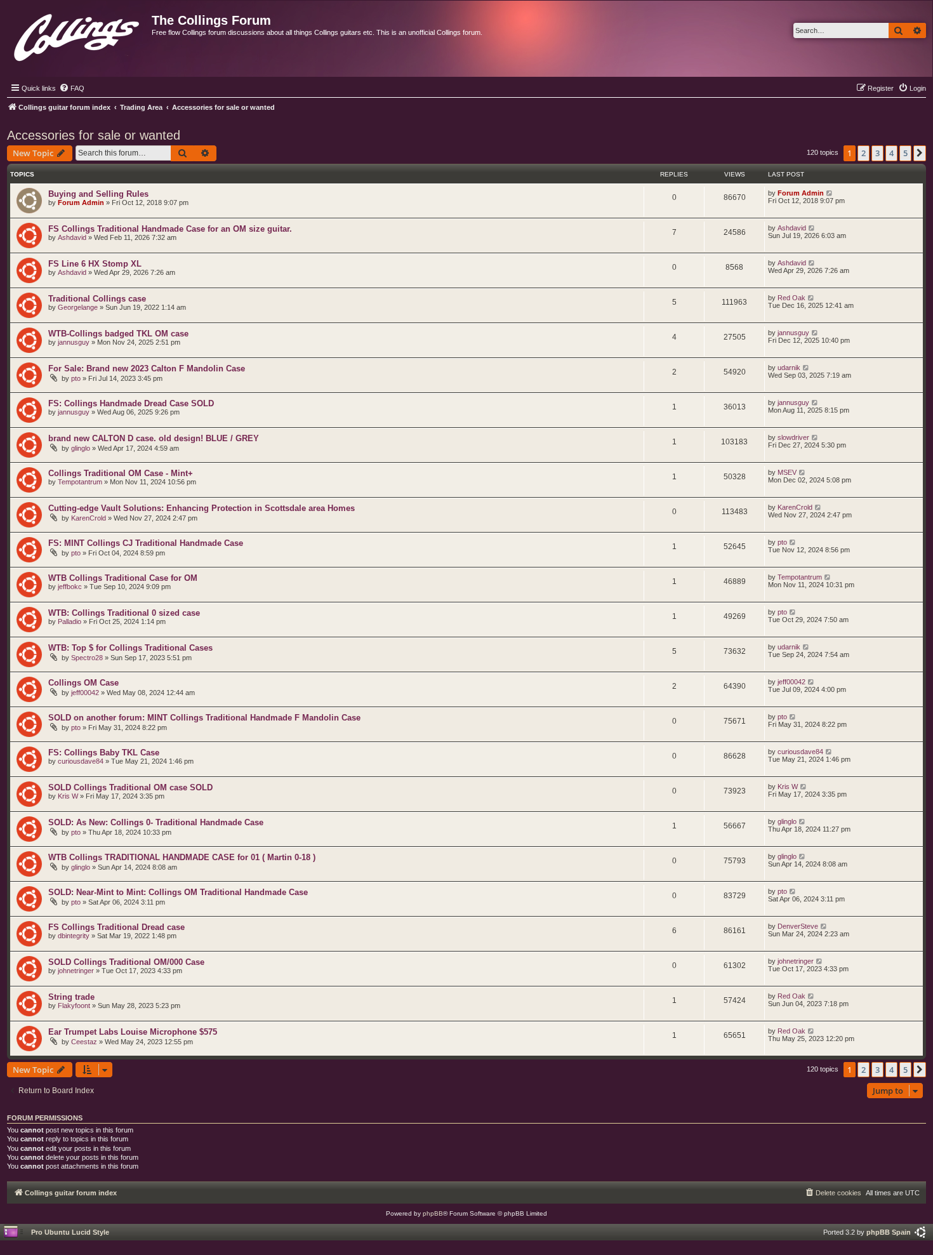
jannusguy (73, 342)
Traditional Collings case (97, 298)
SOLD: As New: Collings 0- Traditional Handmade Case (155, 822)
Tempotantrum (80, 482)
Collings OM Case (83, 682)
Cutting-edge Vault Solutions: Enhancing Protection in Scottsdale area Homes (201, 508)
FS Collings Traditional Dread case (116, 927)
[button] (919, 153)
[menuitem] (71, 88)
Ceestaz (84, 1042)
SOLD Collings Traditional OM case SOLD (130, 787)
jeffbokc (70, 586)
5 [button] (905, 153)
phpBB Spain (888, 1232)
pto (76, 378)
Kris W (68, 796)
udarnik (788, 367)
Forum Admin (81, 202)
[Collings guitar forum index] (78, 34)
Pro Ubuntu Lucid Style (70, 1232)
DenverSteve (797, 926)
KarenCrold (88, 518)
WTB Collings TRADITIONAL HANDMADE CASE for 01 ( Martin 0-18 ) (181, 857)
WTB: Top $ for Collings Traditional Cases (130, 648)
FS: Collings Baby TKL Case (103, 752)
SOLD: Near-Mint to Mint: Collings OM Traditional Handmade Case (178, 892)
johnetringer (76, 970)
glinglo (80, 448)
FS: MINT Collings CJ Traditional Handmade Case (145, 543)
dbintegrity (73, 936)
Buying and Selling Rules (98, 194)
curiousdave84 (80, 761)
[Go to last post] (830, 193)
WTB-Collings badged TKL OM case (118, 333)
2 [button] (863, 153)
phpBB (433, 1213)
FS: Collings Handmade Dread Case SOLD (131, 403)
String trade (71, 997)
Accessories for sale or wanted (93, 135)
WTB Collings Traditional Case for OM (122, 578)
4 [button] (891, 153)
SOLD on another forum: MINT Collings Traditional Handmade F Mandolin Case (204, 717)
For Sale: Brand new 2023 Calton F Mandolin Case (146, 368)
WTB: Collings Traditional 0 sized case (124, 613)
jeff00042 (85, 692)
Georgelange (78, 307)
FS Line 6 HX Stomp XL (95, 264)
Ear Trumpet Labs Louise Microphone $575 (132, 1032)
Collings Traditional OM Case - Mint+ (120, 473)
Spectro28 (87, 657)
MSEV (787, 472)
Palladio (69, 621)
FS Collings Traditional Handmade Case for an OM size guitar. (170, 229)
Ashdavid (72, 237)
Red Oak (791, 298)
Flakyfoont (74, 1005)
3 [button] (877, 153)
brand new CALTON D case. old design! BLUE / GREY (153, 438)
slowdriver (793, 437)
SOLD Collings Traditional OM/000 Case (126, 962)
